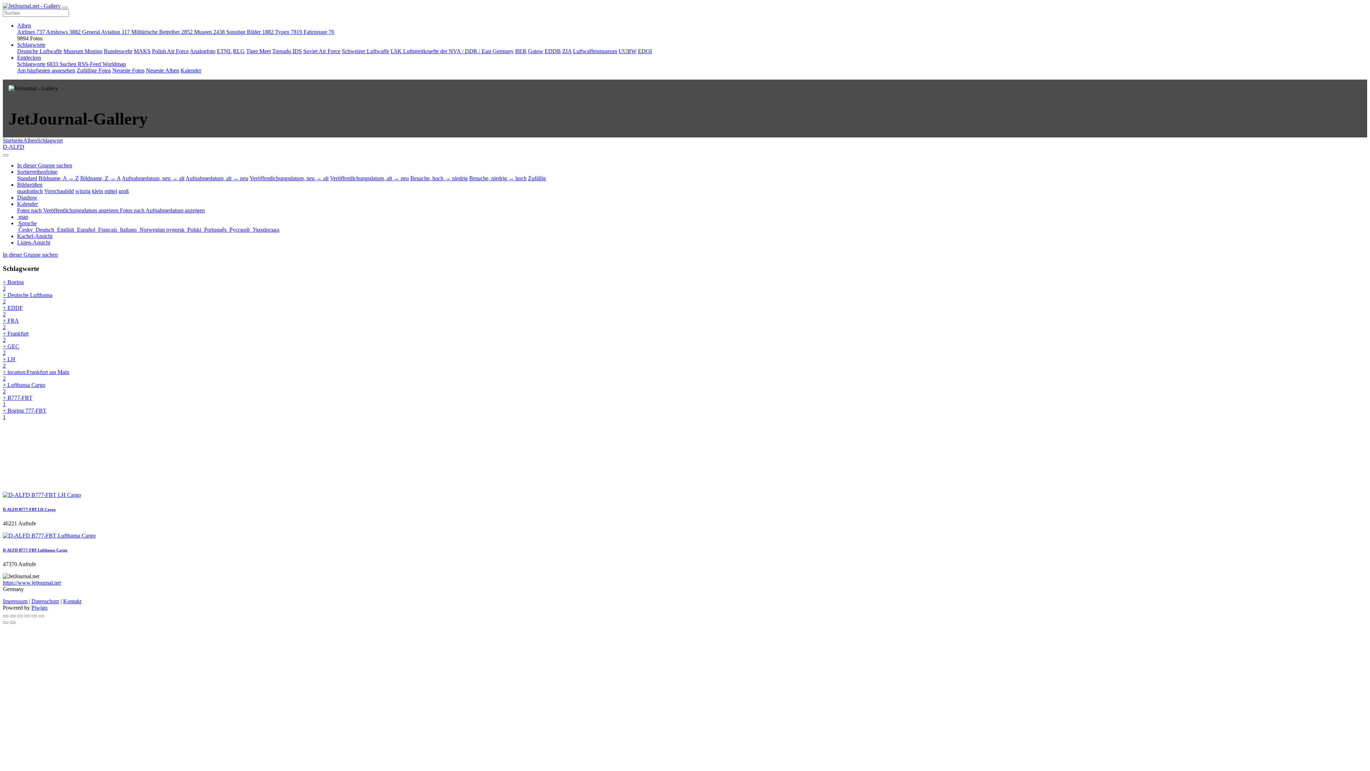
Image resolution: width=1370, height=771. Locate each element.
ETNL (224, 51)
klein (97, 191)
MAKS (142, 51)
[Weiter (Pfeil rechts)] (13, 622)
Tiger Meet (258, 51)
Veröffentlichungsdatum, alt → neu (369, 178)
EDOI (645, 51)
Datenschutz (45, 601)
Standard (27, 178)
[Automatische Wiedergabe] (41, 616)
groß (123, 191)
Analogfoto (202, 51)
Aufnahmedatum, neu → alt (153, 178)
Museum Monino (83, 51)
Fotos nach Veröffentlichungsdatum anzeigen (68, 210)
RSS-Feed (90, 64)
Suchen (69, 64)
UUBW (627, 51)
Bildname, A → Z (59, 178)
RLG (239, 51)
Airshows (63, 32)
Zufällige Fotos (94, 70)
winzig (83, 191)
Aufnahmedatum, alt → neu (217, 178)
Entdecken (29, 58)
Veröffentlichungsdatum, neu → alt (289, 178)
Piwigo (39, 608)
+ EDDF (13, 311)
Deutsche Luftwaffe (39, 51)
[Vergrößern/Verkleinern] (27, 616)
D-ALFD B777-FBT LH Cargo (29, 509)
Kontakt (72, 601)
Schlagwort (50, 140)
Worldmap (114, 64)
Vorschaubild (59, 191)
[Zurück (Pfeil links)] (6, 622)
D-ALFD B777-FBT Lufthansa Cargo (35, 550)
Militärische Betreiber (162, 32)
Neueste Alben (162, 70)
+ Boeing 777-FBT (24, 414)
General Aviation (106, 32)
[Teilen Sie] (13, 616)
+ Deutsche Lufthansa (27, 298)
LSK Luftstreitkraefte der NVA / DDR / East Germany (452, 51)
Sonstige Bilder (250, 32)
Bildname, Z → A (100, 178)
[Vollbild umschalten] (20, 616)
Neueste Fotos (128, 70)
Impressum (15, 601)
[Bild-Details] (34, 616)
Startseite (13, 140)
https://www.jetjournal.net (32, 583)
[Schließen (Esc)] (6, 616)
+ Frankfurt (16, 337)
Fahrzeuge (319, 32)
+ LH (9, 362)
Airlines (31, 32)
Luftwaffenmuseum (595, 51)
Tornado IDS (287, 51)
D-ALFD (13, 147)
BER (521, 51)
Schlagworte (31, 45)
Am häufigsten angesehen (46, 70)
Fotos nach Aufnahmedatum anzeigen (162, 210)
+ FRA (11, 324)
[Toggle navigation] (65, 8)
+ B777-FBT (17, 401)
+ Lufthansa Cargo (24, 388)
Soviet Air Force (321, 51)
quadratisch (30, 191)
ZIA (567, 51)
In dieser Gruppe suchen (30, 255)
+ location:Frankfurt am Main (36, 375)
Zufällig (537, 178)
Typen (288, 32)
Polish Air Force (170, 51)
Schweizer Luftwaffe (365, 51)
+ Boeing (13, 285)
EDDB (553, 51)
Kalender (191, 70)
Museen (209, 32)
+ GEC (11, 349)
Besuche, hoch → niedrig (439, 178)
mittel (111, 191)
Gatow (535, 51)
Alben (24, 25)
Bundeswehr (118, 51)
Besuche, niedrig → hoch (498, 178)
